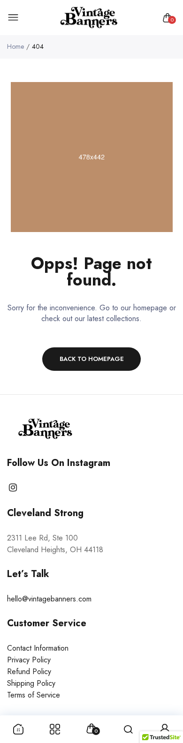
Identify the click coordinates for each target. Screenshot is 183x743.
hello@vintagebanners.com (49, 598)
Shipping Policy (31, 683)
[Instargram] (13, 488)
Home (15, 46)
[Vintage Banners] (89, 17)
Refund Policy (29, 671)
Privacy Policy (29, 659)
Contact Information (38, 648)
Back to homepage (92, 358)
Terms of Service (33, 695)
